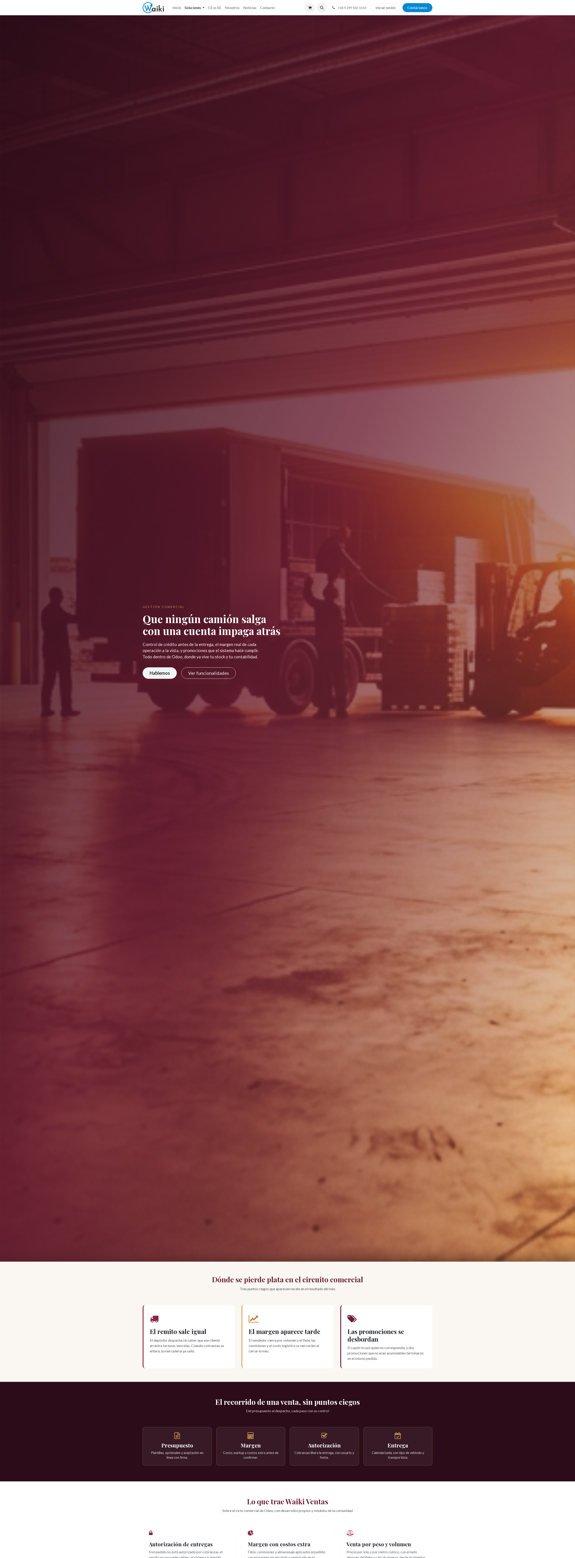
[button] (322, 8)
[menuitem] (177, 7)
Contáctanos (417, 7)
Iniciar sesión (386, 7)
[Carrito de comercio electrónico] (310, 8)
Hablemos (160, 673)
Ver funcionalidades (208, 673)
